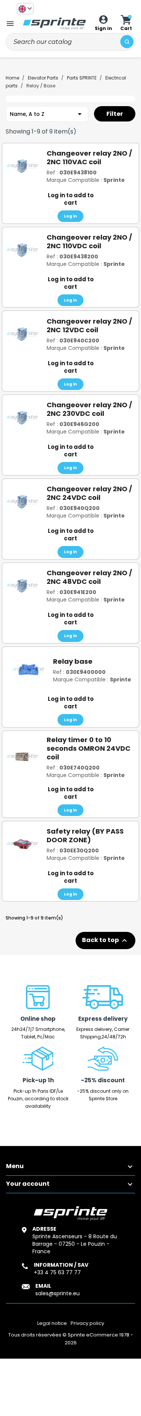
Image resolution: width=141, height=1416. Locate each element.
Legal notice (52, 1323)
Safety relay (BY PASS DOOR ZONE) (85, 835)
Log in (70, 216)
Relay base (72, 661)
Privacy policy (87, 1323)
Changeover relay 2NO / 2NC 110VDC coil (89, 241)
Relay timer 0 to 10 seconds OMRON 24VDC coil (88, 748)
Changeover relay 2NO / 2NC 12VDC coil (89, 325)
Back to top (105, 940)
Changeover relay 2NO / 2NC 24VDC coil (89, 493)
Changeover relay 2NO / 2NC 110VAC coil (89, 157)
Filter (114, 114)
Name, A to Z (47, 114)
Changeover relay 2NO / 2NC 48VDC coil (89, 577)
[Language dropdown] (25, 8)
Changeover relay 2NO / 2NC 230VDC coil (89, 409)
